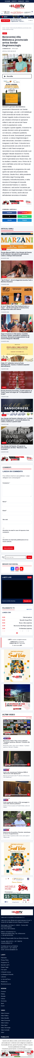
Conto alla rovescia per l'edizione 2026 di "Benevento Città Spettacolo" (15, 772)
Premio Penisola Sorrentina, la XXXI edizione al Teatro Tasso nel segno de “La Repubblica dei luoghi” (16, 392)
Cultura (3, 998)
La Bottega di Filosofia (7, 974)
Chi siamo (7, 1)
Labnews (3, 976)
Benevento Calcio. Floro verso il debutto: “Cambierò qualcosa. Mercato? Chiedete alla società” (16, 742)
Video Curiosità (5, 1030)
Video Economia (5, 1020)
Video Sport (4, 1025)
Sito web (5, 519)
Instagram (24, 212)
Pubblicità (21, 1)
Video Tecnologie (5, 1027)
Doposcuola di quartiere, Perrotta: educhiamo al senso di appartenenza (16, 833)
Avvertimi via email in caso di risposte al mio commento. (16, 531)
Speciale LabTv (5, 965)
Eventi (7, 28)
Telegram (24, 220)
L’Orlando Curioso (6, 972)
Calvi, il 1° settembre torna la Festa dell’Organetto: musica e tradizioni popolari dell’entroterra (15, 364)
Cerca (27, 1)
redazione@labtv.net (6, 943)
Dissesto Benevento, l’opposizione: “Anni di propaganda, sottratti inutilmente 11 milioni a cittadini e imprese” (17, 20)
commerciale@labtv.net (11, 949)
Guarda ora (27, 601)
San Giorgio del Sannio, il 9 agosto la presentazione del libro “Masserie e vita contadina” (14, 447)
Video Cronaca (5, 1013)
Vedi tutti (29, 609)
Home (3, 28)
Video (2, 1032)
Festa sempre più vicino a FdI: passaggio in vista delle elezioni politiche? (16, 803)
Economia (3, 1001)
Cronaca (3, 991)
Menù (4, 17)
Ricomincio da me (6, 984)
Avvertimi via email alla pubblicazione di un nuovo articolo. (15, 540)
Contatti (14, 1)
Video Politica (4, 1015)
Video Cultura (4, 1022)
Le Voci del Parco (6, 979)
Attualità (3, 996)
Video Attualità (5, 1018)
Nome (5, 501)
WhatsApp (24, 216)
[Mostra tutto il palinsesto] (17, 633)
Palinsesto (4, 957)
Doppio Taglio (4, 967)
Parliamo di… (4, 981)
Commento (6, 483)
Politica (3, 994)
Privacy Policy (5, 960)
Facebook (9, 212)
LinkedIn (9, 220)
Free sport (4, 969)
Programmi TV (5, 962)
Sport (2, 1003)
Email (5, 510)
